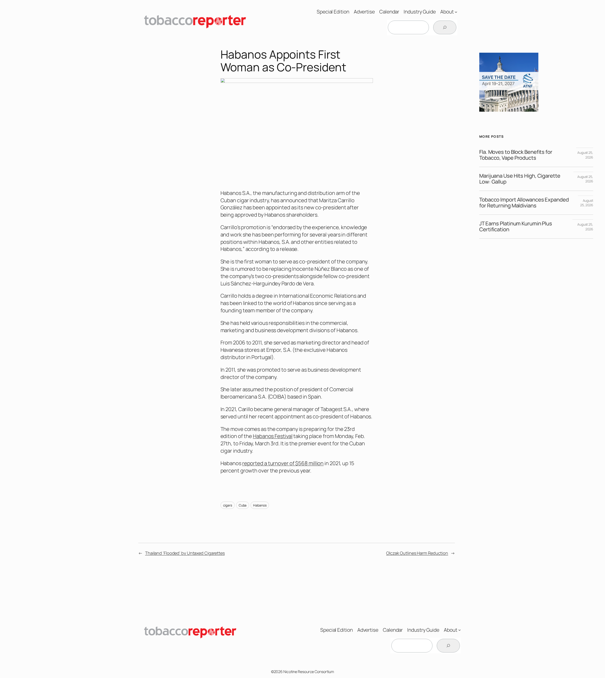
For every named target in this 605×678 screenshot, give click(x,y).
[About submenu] (456, 11)
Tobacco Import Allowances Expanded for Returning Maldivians (524, 203)
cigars (227, 505)
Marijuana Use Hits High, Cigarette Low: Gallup (519, 179)
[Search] (444, 27)
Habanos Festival (272, 436)
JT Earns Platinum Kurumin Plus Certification (515, 226)
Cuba (243, 505)
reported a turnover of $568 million (283, 463)
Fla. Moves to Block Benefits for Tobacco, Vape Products (515, 155)
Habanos (259, 505)
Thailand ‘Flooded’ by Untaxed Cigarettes (185, 553)
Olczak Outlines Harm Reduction (417, 553)
